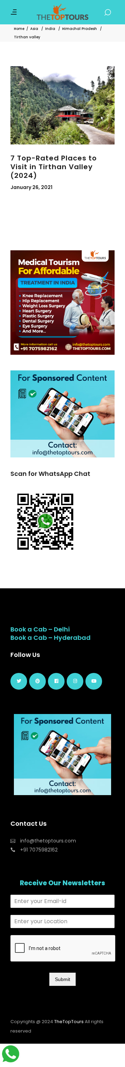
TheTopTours (69, 1021)
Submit (62, 979)
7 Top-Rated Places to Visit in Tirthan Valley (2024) (53, 166)
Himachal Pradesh (79, 28)
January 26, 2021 (31, 187)
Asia (34, 28)
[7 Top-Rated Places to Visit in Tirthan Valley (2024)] (62, 105)
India (50, 28)
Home (19, 28)
